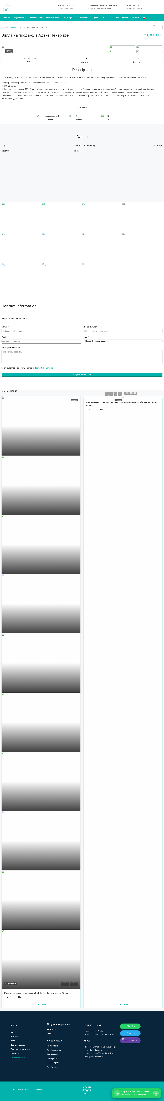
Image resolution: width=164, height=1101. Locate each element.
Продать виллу (36, 18)
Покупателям (18, 18)
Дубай (95, 18)
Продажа (118, 400)
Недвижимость (52, 18)
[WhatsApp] (161, 7)
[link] (41, 426)
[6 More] (149, 51)
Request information (82, 375)
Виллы (14, 27)
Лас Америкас (53, 1054)
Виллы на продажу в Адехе (9, 52)
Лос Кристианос (54, 1050)
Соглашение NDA (18, 1058)
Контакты (136, 18)
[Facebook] (147, 7)
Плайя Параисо (53, 1063)
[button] (152, 27)
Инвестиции (85, 18)
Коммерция (69, 18)
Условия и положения (20, 1049)
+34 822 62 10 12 (66, 5)
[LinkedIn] (150, 7)
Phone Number (90, 327)
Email (4, 337)
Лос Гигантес (52, 1067)
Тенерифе (51, 1029)
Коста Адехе (52, 1046)
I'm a (85, 337)
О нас (13, 1041)
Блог (117, 18)
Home (6, 27)
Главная (6, 18)
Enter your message (11, 347)
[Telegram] (158, 7)
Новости (125, 18)
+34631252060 (91, 1034)
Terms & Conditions (44, 368)
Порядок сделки (18, 1045)
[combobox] (86, 331)
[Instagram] (154, 7)
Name (4, 327)
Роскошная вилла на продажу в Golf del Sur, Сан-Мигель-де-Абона (36, 993)
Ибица (50, 1034)
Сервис (106, 18)
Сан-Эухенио (52, 1059)
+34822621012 (91, 1031)
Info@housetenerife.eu (68, 8)
